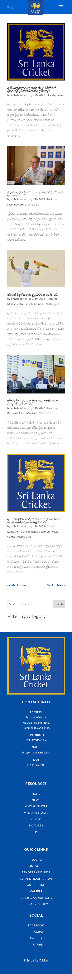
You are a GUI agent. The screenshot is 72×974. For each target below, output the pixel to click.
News (36, 800)
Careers (36, 891)
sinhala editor (19, 95)
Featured (52, 199)
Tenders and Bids (36, 872)
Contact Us (36, 865)
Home (36, 793)
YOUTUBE (36, 944)
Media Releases (36, 812)
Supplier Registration (36, 878)
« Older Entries (16, 585)
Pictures (36, 825)
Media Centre (15, 204)
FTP (36, 838)
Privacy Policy (36, 904)
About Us (36, 859)
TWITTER (36, 938)
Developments (29, 531)
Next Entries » (56, 585)
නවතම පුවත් (32, 204)
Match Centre (36, 806)
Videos (36, 819)
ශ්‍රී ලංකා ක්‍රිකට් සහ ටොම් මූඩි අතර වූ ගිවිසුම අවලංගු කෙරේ (35, 193)
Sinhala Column (34, 303)
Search (59, 604)
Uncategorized (55, 95)
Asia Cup (52, 408)
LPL (36, 831)
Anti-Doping (36, 885)
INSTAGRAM (36, 931)
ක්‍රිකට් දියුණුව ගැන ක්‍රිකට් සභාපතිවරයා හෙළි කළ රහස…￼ (32, 402)
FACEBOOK (36, 925)
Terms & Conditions (36, 897)
